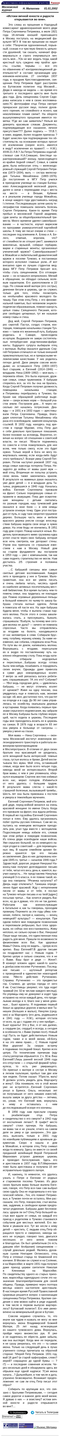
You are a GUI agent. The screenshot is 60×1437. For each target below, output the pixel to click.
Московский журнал (10, 8)
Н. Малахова (31, 8)
